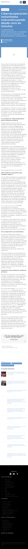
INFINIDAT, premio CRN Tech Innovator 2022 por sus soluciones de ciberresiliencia (16, 427)
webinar (14, 304)
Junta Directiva (8, 484)
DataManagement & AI (8, 524)
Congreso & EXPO (7, 502)
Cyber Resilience (17, 363)
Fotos (6, 488)
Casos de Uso (6, 520)
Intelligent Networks (7, 523)
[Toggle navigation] (24, 2)
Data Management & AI (8, 365)
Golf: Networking (7, 514)
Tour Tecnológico (7, 504)
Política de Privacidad (10, 494)
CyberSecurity (6, 521)
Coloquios (5, 507)
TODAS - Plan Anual (7, 501)
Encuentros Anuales (7, 508)
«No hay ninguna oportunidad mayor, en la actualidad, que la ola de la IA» (17, 418)
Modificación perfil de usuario (11, 496)
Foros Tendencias (7, 505)
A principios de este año (8, 205)
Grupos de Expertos (9, 487)
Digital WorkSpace (7, 527)
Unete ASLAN (8, 481)
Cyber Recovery (6, 363)
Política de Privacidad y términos (14, 543)
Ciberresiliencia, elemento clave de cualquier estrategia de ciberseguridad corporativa (16, 445)
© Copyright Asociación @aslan (8, 542)
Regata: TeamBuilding (8, 513)
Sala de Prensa (6, 529)
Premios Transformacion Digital (10, 510)
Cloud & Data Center (7, 526)
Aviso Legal (7, 493)
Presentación (8, 479)
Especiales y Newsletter (8, 511)
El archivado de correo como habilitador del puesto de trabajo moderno (16, 391)
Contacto (7, 491)
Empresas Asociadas (9, 482)
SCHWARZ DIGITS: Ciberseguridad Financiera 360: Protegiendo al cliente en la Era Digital (17, 373)
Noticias (5, 530)
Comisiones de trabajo (10, 485)
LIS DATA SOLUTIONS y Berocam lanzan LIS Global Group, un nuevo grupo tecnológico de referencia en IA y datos (17, 382)
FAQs (6, 490)
